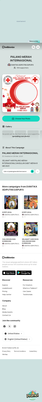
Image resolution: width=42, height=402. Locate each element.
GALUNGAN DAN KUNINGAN (9, 240)
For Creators (27, 285)
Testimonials (27, 294)
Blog (3, 309)
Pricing (4, 291)
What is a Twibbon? (30, 288)
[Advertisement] (21, 21)
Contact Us (6, 315)
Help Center (6, 294)
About (4, 306)
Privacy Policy (6, 351)
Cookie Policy (33, 351)
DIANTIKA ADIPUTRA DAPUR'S (12, 214)
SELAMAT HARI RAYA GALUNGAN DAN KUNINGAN (30, 241)
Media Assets (7, 312)
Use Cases (27, 291)
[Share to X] (9, 326)
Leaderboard (7, 288)
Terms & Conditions (20, 351)
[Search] (33, 47)
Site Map (5, 354)
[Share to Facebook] (4, 326)
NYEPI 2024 (7, 212)
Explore (5, 285)
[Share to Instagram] (15, 326)
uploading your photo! (21, 136)
